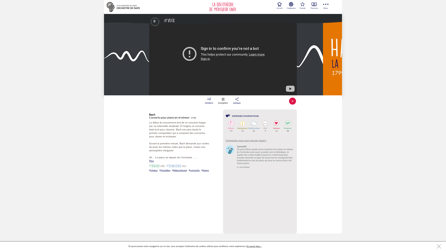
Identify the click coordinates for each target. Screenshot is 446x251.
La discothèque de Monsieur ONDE (223, 7)
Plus (151, 160)
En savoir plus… (254, 246)
